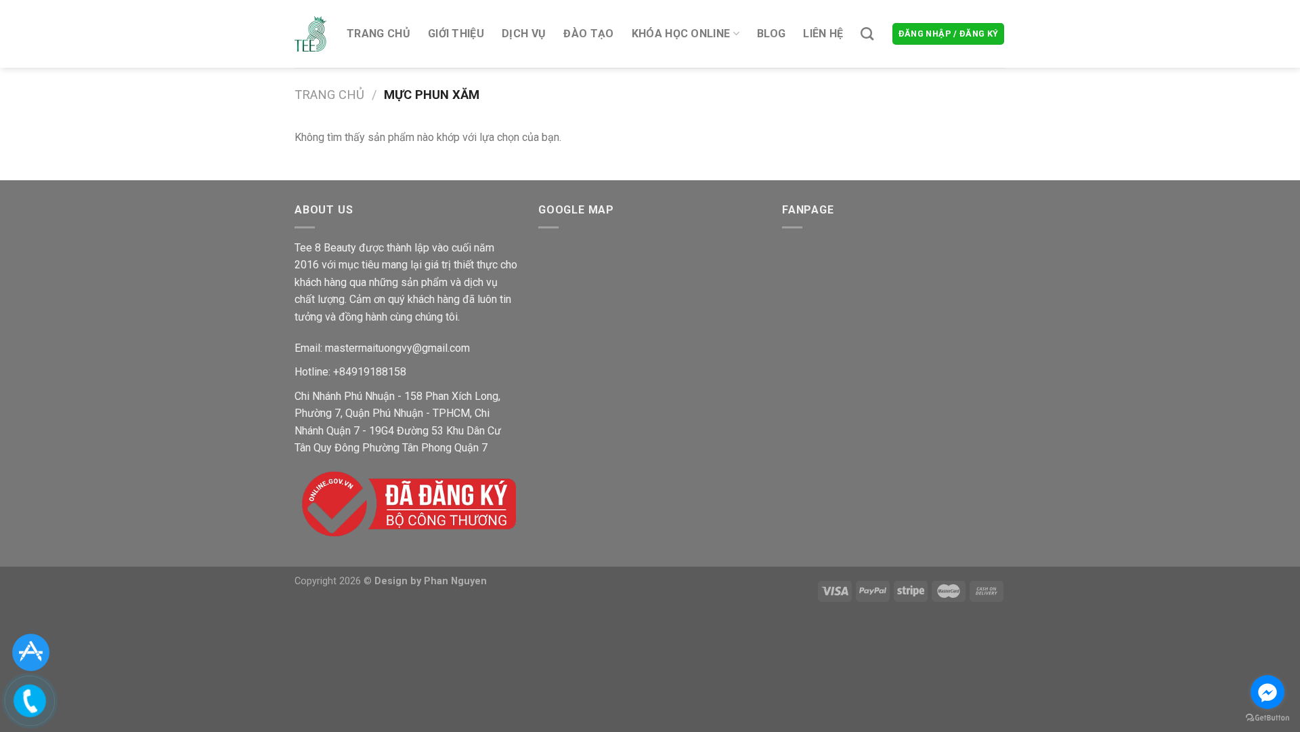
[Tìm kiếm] (867, 33)
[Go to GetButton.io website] (1267, 718)
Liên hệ (823, 33)
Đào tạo (588, 33)
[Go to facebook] (1267, 692)
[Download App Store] (30, 651)
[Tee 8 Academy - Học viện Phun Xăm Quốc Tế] (310, 34)
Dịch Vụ (524, 33)
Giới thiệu (456, 33)
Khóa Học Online (681, 33)
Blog (771, 33)
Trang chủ (378, 33)
